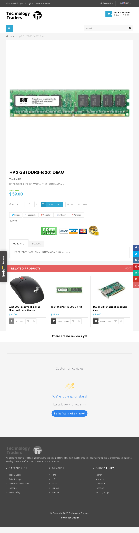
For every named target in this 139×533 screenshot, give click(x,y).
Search (98, 475)
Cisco (54, 483)
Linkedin (62, 215)
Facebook (30, 215)
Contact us (100, 483)
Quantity (13, 204)
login (29, 3)
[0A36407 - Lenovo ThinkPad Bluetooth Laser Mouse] (27, 290)
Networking (14, 492)
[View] (33, 321)
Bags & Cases (14, 475)
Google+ (47, 215)
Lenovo (55, 488)
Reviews (36, 243)
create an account (43, 3)
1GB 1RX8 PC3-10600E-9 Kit (66, 306)
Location (99, 488)
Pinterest (77, 215)
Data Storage (15, 479)
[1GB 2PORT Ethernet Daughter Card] (111, 290)
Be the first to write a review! (69, 413)
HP (19, 179)
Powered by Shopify (69, 517)
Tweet (16, 215)
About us (99, 479)
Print (14, 220)
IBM (54, 475)
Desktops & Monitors (18, 483)
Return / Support (103, 492)
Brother (56, 492)
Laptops (12, 488)
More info (18, 243)
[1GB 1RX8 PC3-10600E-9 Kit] (69, 290)
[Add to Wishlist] (28, 321)
